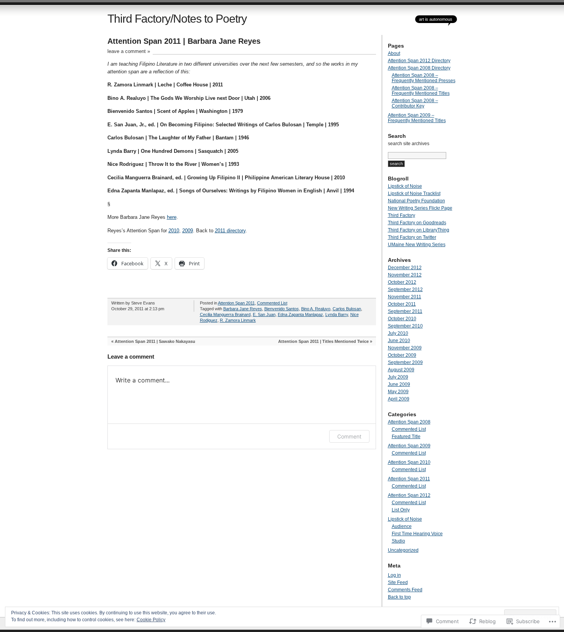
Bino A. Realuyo (315, 308)
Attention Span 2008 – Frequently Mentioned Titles (421, 90)
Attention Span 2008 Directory (419, 68)
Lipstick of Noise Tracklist (414, 193)
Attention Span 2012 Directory (419, 60)
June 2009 (399, 384)
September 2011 (405, 311)
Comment (349, 436)
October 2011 (402, 304)
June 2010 (399, 340)
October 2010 (402, 318)
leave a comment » (128, 51)
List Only (401, 510)
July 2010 (398, 333)
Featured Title (406, 436)
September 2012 (405, 289)
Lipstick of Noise (405, 186)
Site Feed (398, 582)
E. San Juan (264, 314)
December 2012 (405, 267)
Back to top (399, 597)
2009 (187, 230)
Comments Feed (405, 589)
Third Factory (401, 215)
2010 (173, 230)
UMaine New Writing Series (416, 244)
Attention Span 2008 (409, 422)
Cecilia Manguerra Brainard (225, 314)
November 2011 (404, 296)
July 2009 (398, 377)
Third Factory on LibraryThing (418, 230)
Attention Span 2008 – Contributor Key (415, 103)
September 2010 (405, 326)
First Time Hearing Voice (417, 533)
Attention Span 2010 (409, 462)
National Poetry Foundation (416, 200)
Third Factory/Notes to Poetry (177, 18)
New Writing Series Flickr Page (420, 208)
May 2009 (398, 391)
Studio (398, 541)
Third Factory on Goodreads (417, 222)
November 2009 (405, 348)
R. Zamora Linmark (238, 320)
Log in (394, 575)
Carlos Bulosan (347, 308)
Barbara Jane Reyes (242, 308)
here (171, 217)
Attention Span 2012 (409, 495)
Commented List (272, 303)
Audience (402, 526)
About (394, 53)
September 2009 (405, 362)
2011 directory (230, 230)
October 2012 (402, 282)
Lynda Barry (336, 314)
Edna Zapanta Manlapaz (300, 314)
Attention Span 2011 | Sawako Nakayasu (155, 341)
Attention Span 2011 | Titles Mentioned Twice (323, 341)
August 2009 (401, 369)
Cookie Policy (151, 619)
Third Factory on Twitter (412, 237)
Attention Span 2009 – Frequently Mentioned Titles (417, 118)
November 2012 (405, 275)
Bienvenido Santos (281, 308)
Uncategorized (403, 550)
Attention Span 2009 (409, 445)
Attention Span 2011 (236, 303)
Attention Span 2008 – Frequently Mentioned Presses (423, 78)
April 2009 (398, 399)
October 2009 (402, 355)
